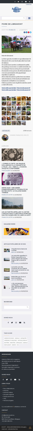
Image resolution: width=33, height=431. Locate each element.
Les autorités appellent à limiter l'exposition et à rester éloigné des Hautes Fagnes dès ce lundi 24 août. (16, 213)
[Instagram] (22, 2)
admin (13, 252)
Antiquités (23, 338)
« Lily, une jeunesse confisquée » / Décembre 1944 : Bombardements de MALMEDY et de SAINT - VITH (19, 286)
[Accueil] (16, 12)
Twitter (30, 32)
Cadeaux (25, 342)
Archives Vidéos (8, 392)
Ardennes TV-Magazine (10, 340)
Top (30, 428)
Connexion (28, 4)
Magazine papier (16, 231)
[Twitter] (18, 2)
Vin (18, 345)
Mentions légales (8, 400)
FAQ (4, 398)
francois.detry (7, 195)
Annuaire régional (8, 394)
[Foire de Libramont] (4, 98)
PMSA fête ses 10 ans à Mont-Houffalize (18, 277)
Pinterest (28, 32)
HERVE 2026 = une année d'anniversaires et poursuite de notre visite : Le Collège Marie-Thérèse (15, 190)
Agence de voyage (9, 338)
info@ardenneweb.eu (8, 415)
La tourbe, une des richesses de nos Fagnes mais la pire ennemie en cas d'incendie (20, 269)
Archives (5, 390)
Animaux (17, 338)
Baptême (6, 342)
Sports (14, 345)
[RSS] (29, 2)
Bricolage (19, 342)
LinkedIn (26, 32)
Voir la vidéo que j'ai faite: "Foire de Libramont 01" (16, 88)
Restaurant (7, 345)
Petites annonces (8, 396)
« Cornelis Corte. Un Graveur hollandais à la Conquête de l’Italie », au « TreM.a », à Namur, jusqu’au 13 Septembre (14, 166)
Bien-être (12, 342)
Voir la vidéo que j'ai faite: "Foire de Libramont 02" (16, 90)
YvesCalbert (6, 170)
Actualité (6, 130)
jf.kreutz (12, 30)
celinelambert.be (13, 429)
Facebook (24, 32)
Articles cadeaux (22, 340)
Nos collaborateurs (8, 388)
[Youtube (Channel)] (25, 2)
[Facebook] (15, 2)
